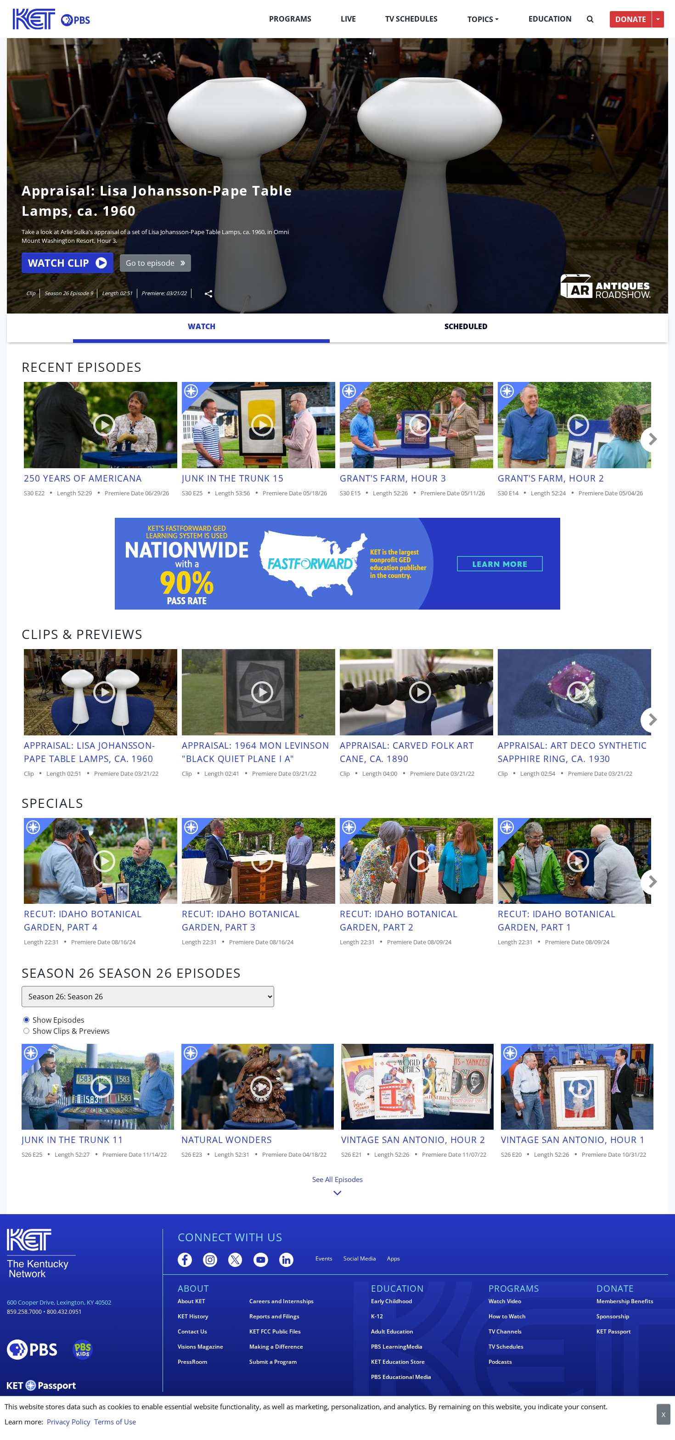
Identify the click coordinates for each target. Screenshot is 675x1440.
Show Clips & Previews (71, 1031)
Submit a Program (273, 1362)
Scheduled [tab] (466, 326)
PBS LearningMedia (396, 1346)
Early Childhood (391, 1301)
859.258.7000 (24, 1312)
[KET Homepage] (34, 19)
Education (550, 19)
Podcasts (500, 1362)
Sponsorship (612, 1316)
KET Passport (613, 1331)
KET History (193, 1316)
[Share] (205, 293)
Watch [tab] (201, 326)
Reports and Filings (274, 1316)
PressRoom (192, 1362)
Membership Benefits (624, 1301)
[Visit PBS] (75, 20)
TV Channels (505, 1331)
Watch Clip (58, 263)
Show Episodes (58, 1020)
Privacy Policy (68, 1421)
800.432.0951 (64, 1312)
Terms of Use (115, 1421)
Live (348, 19)
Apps (393, 1258)
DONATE (630, 19)
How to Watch (507, 1316)
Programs (290, 19)
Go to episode (150, 263)
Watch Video (505, 1301)
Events (323, 1258)
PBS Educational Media (401, 1377)
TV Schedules (411, 19)
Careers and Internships (281, 1301)
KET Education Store (398, 1362)
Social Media (359, 1258)
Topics (480, 19)
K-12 (377, 1316)
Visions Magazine (200, 1346)
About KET (191, 1301)
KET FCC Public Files (275, 1331)
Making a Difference (276, 1346)
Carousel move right (653, 440)
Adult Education (392, 1331)
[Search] (590, 19)
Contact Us (192, 1331)
